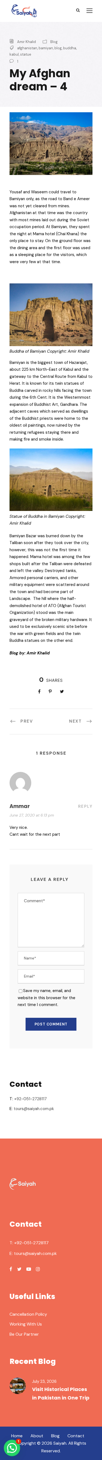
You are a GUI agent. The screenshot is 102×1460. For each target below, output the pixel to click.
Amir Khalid (26, 41)
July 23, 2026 (44, 1381)
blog (58, 48)
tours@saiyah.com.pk (34, 1108)
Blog (54, 41)
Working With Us (26, 1324)
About (36, 1436)
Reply (85, 806)
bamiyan (46, 48)
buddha (69, 48)
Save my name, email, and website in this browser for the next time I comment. (46, 997)
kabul (14, 54)
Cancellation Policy (28, 1314)
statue (25, 54)
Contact (75, 1436)
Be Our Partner (24, 1334)
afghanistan (27, 48)
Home (17, 1436)
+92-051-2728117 (30, 1099)
